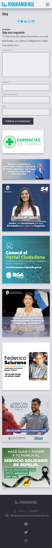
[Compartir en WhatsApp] (29, 21)
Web (4, 107)
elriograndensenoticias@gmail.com (29, 515)
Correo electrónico (10, 94)
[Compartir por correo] (33, 21)
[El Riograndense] (18, 4)
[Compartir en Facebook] (18, 21)
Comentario (7, 50)
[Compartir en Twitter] (22, 21)
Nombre (6, 82)
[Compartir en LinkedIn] (25, 21)
